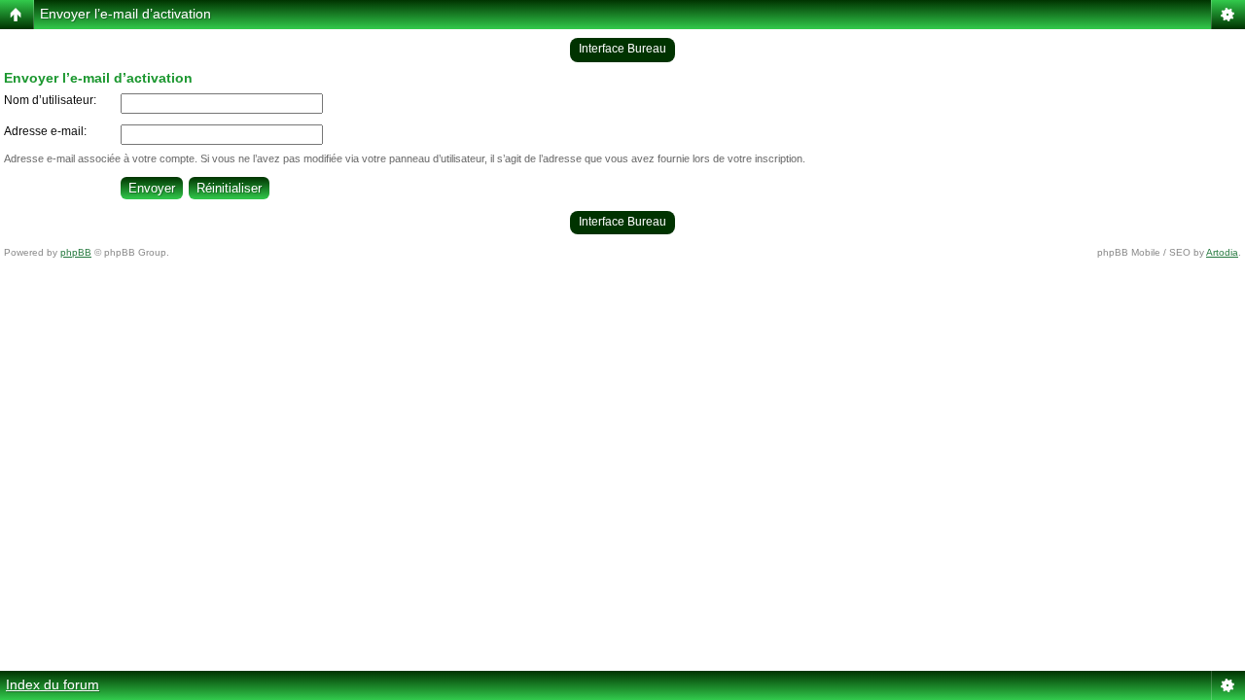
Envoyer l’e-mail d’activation (125, 13)
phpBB (75, 252)
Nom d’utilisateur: (50, 100)
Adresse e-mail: (45, 131)
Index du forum (52, 684)
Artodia (1222, 252)
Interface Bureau (622, 48)
